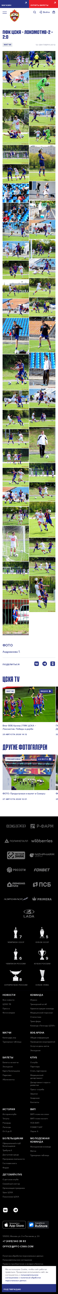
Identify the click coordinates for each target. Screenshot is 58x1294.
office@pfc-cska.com (18, 1246)
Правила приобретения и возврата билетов (23, 1264)
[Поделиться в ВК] (36, 664)
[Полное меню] (5, 13)
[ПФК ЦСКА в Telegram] (15, 1210)
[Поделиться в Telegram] (44, 664)
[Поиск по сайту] (34, 12)
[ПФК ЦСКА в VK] (5, 1210)
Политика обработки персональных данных (23, 1256)
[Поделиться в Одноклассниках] (52, 664)
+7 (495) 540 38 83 (14, 1241)
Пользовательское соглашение (17, 1260)
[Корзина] (53, 12)
